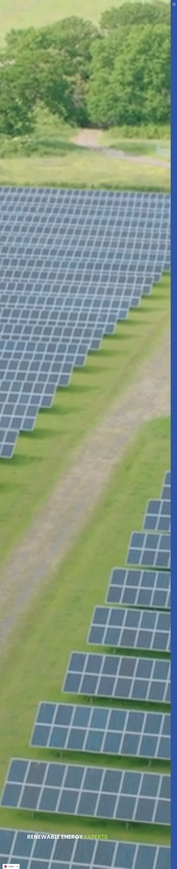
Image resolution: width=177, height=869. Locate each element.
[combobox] (11, 866)
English (11, 866)
